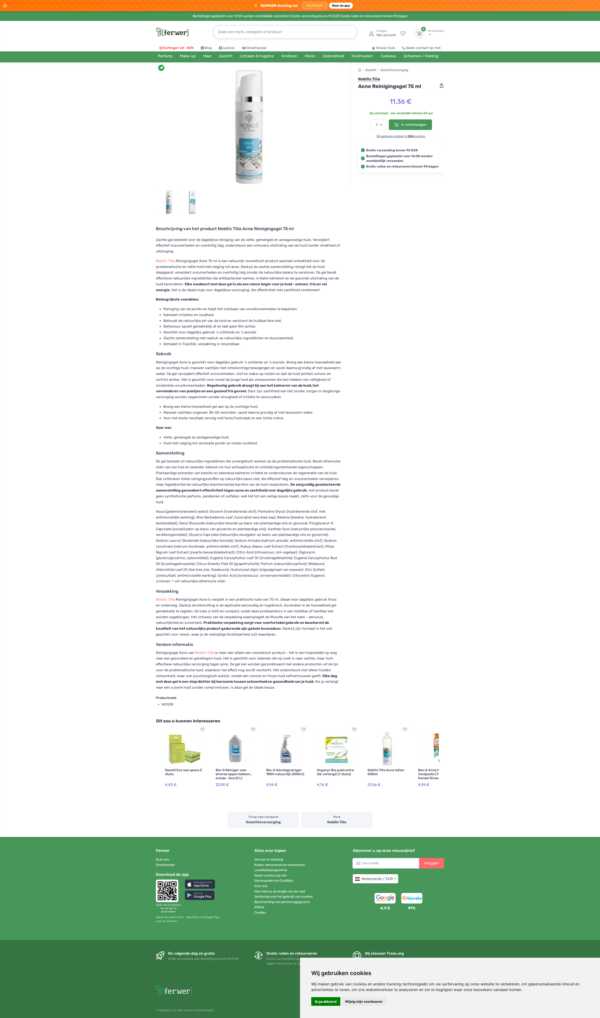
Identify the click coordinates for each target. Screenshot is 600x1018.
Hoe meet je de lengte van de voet (279, 891)
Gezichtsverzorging (394, 70)
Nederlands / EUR (377, 879)
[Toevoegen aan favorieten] (202, 729)
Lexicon (229, 48)
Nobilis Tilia (165, 261)
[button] (200, 884)
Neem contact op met (423, 48)
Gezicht (370, 70)
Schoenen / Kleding (421, 56)
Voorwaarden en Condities (273, 881)
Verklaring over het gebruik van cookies (283, 897)
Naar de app (341, 5)
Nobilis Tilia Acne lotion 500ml (386, 772)
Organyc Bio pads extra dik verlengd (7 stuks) (335, 772)
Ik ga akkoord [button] (326, 1001)
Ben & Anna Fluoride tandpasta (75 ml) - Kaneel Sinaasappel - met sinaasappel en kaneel (434, 778)
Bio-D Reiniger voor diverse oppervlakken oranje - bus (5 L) (233, 774)
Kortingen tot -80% (178, 48)
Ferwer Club (385, 48)
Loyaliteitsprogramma (270, 870)
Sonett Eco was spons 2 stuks (183, 772)
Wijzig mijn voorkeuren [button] (363, 1001)
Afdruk (259, 907)
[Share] (441, 85)
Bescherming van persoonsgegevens (282, 902)
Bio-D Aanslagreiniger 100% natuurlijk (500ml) (285, 772)
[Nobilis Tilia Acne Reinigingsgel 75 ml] (248, 127)
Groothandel (256, 48)
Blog (208, 48)
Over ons (162, 860)
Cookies (260, 913)
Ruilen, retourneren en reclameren (279, 865)
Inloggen (431, 863)
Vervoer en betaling (268, 860)
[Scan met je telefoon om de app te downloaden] (168, 891)
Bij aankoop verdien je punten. (401, 136)
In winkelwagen (413, 124)
